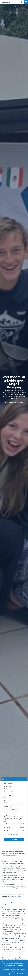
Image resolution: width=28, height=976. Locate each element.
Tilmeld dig (14, 839)
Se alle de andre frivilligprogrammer (14, 402)
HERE (19, 896)
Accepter (5, 974)
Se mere (14, 809)
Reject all (13, 974)
